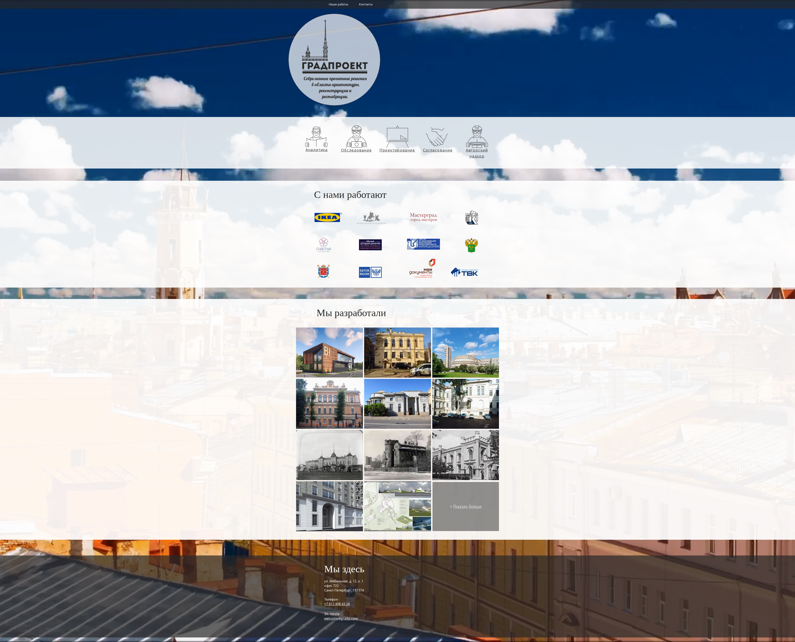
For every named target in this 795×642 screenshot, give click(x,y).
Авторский (477, 150)
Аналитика (317, 149)
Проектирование (397, 150)
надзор (476, 156)
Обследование (356, 150)
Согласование (438, 150)
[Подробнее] (316, 136)
